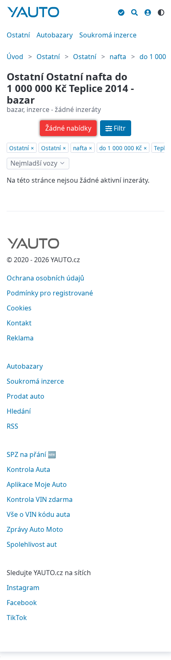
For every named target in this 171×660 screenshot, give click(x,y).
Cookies (19, 308)
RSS (12, 426)
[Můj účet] (147, 11)
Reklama (20, 337)
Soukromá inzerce (108, 35)
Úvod (15, 56)
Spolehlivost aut (32, 544)
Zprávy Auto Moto (35, 529)
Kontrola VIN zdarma (40, 499)
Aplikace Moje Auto (37, 484)
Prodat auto (25, 396)
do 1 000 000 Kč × (123, 148)
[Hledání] (134, 11)
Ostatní (18, 35)
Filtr (120, 128)
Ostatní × (21, 148)
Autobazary (55, 35)
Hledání (19, 411)
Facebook (22, 602)
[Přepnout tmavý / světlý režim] (161, 11)
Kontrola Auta (28, 469)
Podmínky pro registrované (50, 293)
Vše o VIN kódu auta (38, 514)
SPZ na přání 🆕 (31, 454)
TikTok (17, 617)
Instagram (23, 587)
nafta (118, 56)
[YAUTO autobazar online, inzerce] (33, 12)
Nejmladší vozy (33, 163)
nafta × (82, 148)
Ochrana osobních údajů (45, 278)
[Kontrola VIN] (121, 11)
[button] (68, 128)
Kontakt (19, 323)
